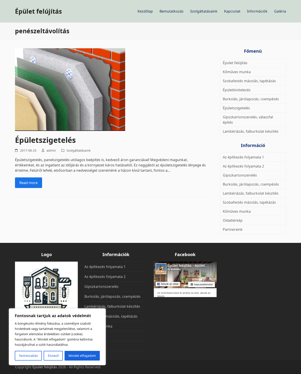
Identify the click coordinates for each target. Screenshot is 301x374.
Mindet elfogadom (82, 356)
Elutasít (53, 356)
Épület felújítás (38, 11)
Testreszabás (28, 356)
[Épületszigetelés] (70, 89)
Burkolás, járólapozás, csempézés (251, 99)
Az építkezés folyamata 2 (243, 166)
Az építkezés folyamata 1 (243, 157)
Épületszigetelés (45, 140)
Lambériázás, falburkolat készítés (251, 131)
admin (51, 150)
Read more (28, 182)
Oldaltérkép (233, 220)
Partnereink (233, 229)
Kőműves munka (237, 71)
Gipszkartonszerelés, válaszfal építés (248, 120)
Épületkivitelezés (237, 89)
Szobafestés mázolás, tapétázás (249, 80)
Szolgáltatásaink (79, 150)
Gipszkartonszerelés (240, 175)
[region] (57, 336)
